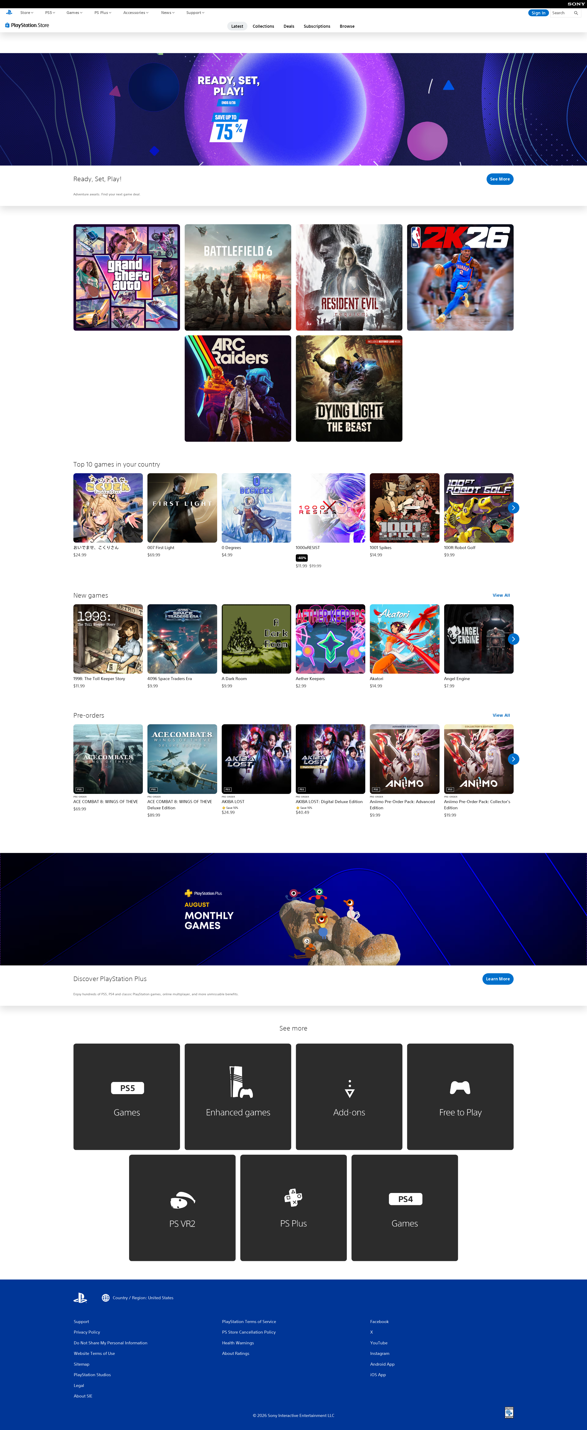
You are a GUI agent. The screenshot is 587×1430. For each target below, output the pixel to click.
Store (25, 12)
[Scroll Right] (513, 508)
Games (72, 12)
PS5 (48, 12)
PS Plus (101, 12)
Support (193, 12)
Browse (347, 26)
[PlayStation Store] (29, 25)
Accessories (134, 12)
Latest (237, 26)
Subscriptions (317, 26)
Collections (263, 26)
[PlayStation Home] (9, 12)
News (166, 12)
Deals (289, 26)
